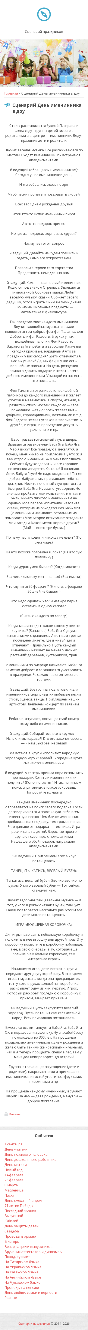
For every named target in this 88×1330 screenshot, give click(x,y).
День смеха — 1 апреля (23, 1200)
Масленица (13, 1190)
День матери (15, 1164)
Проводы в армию (20, 1236)
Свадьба (11, 1231)
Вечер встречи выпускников (28, 1246)
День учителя (15, 1149)
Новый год (13, 1169)
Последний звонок (20, 1210)
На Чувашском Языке (22, 1282)
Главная (11, 93)
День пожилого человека (25, 1154)
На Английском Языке (22, 1277)
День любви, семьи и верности (30, 1292)
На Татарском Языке (21, 1261)
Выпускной (13, 1215)
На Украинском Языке (22, 1267)
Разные (15, 1114)
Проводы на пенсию (21, 1287)
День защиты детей (21, 1226)
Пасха (9, 1195)
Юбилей (11, 1221)
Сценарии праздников (34, 1323)
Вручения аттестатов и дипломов (33, 1251)
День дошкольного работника (30, 1159)
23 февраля (13, 1180)
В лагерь (11, 1241)
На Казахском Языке (21, 1272)
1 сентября (13, 1144)
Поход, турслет (17, 1256)
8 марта (11, 1185)
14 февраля (13, 1175)
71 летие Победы (18, 1205)
